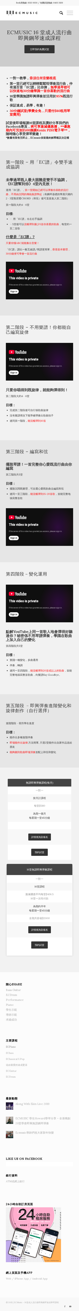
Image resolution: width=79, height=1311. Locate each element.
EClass (10, 1053)
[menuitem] (59, 13)
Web (8, 1278)
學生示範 (11, 1009)
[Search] (59, 13)
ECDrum (11, 995)
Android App (40, 1278)
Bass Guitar (13, 990)
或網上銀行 (15, 1181)
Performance (15, 1000)
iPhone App (22, 1278)
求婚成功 (11, 1019)
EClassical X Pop (15, 1059)
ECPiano (11, 1046)
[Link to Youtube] (70, 1306)
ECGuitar (11, 1071)
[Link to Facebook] (65, 1306)
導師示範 (11, 1014)
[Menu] (68, 13)
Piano (9, 1005)
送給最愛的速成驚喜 (16, 1065)
